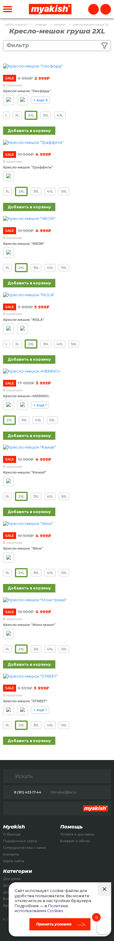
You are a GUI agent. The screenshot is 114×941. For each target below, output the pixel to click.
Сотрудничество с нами (24, 848)
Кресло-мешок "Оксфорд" (27, 91)
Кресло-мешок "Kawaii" (24, 472)
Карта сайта (13, 861)
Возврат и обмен (75, 841)
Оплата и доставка (77, 834)
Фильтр (17, 45)
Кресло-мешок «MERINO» (26, 396)
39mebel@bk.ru (63, 792)
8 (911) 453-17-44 (27, 792)
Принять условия (53, 924)
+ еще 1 (40, 405)
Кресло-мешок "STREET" (25, 701)
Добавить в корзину (29, 130)
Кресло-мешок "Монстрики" (29, 625)
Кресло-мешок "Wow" (23, 548)
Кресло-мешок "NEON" (23, 243)
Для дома (11, 879)
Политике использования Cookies (41, 908)
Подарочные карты (20, 841)
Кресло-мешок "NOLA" (23, 320)
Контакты (11, 854)
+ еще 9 (40, 100)
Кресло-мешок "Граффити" (28, 167)
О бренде (12, 834)
